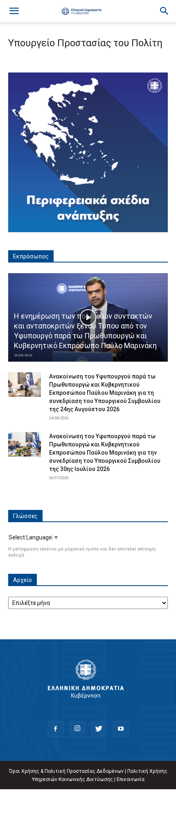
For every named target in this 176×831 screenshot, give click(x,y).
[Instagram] (77, 729)
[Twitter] (99, 729)
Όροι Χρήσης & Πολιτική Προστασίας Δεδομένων (66, 771)
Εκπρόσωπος (31, 256)
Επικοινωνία (130, 779)
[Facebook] (55, 729)
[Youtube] (121, 729)
